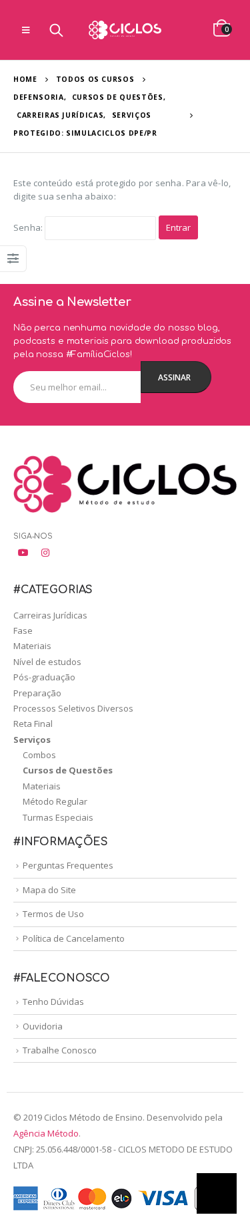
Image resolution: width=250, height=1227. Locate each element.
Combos (39, 755)
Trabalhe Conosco (60, 1050)
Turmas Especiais (58, 817)
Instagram (45, 553)
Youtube (23, 553)
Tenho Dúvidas (53, 1002)
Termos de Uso (53, 914)
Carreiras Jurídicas (50, 615)
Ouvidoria (43, 1026)
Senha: (29, 227)
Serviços (32, 740)
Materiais (32, 646)
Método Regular (55, 801)
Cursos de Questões (68, 770)
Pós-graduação (44, 677)
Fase (23, 630)
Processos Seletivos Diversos (73, 708)
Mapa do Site (49, 890)
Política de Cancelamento (74, 938)
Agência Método (46, 1133)
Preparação (37, 693)
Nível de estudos (47, 662)
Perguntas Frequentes (68, 865)
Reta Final (33, 724)
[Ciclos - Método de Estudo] (125, 30)
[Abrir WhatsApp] (217, 1193)
